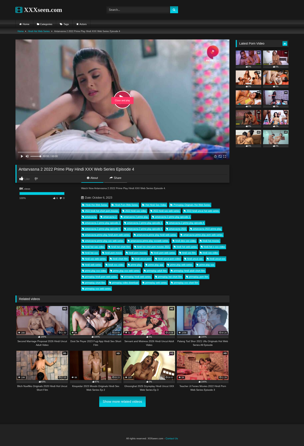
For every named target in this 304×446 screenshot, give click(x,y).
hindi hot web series (187, 246)
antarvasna (90, 217)
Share (117, 177)
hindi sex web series (95, 258)
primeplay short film (95, 282)
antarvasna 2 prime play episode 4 (186, 223)
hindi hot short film (120, 246)
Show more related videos (122, 401)
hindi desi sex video (185, 240)
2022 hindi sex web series (166, 211)
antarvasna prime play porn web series (203, 234)
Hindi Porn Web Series (126, 205)
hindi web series (93, 264)
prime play (136, 264)
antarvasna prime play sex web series (104, 240)
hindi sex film (189, 252)
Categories (46, 24)
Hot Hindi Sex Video (155, 205)
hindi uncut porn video (169, 258)
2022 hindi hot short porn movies (101, 211)
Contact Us (172, 438)
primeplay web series (156, 282)
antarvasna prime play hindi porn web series (107, 234)
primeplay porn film (198, 276)
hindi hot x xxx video (214, 246)
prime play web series (181, 264)
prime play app (155, 264)
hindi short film (120, 258)
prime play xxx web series (126, 270)
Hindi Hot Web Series (39, 31)
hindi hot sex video (94, 246)
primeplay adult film (157, 270)
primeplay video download (125, 282)
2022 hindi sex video (135, 211)
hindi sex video (210, 252)
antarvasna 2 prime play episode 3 (144, 223)
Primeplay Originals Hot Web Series (192, 205)
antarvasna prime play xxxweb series (149, 240)
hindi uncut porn (143, 258)
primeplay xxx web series (98, 288)
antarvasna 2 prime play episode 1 (172, 217)
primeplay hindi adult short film (189, 270)
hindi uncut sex (195, 258)
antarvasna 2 (109, 217)
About (94, 177)
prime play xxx (206, 264)
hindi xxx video (116, 264)
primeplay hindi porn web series (101, 276)
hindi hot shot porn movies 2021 (153, 246)
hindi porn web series (164, 252)
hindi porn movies (138, 252)
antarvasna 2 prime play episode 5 (102, 228)
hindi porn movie (113, 252)
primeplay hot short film (170, 276)
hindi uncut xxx (217, 258)
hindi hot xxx (91, 252)
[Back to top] (293, 435)
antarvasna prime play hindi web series (156, 234)
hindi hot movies (211, 240)
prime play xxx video (95, 270)
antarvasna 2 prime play (136, 217)
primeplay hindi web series (137, 276)
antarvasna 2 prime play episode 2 (102, 223)
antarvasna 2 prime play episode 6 (144, 228)
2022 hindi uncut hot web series (203, 211)
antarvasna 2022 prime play (207, 228)
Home (26, 24)
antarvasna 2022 (177, 228)
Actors (83, 24)
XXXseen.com (42, 9)
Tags (66, 24)
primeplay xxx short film (186, 282)
